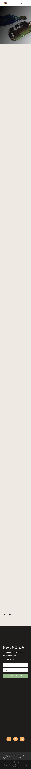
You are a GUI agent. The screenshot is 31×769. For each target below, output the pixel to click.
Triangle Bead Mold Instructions (12, 224)
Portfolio (19, 758)
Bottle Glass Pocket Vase (14, 460)
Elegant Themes (15, 765)
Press (13, 758)
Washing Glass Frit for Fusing (15, 356)
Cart (25, 758)
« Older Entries (7, 615)
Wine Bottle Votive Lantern (14, 509)
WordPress (16, 767)
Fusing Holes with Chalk (13, 324)
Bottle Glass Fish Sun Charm (15, 124)
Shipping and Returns (11, 756)
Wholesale (21, 756)
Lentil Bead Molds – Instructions (12, 173)
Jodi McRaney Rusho (12, 77)
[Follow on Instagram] (15, 739)
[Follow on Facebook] (8, 739)
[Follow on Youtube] (22, 739)
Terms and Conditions (15, 754)
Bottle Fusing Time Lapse (14, 592)
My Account (6, 758)
